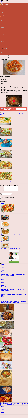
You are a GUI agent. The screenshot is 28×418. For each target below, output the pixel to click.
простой (6, 404)
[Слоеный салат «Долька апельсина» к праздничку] (6, 393)
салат (4, 111)
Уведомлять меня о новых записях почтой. (6, 198)
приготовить (26, 403)
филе (26, 404)
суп (20, 404)
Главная (1, 55)
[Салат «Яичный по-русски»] (5, 124)
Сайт (0, 194)
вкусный (5, 403)
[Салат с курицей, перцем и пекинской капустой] (6, 135)
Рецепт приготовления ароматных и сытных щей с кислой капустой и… (11, 234)
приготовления (2, 404)
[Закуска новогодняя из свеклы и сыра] (6, 344)
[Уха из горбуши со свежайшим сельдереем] (6, 336)
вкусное (3, 403)
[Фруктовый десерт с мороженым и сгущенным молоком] (6, 369)
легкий (15, 403)
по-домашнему (22, 403)
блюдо (1, 403)
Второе (2, 27)
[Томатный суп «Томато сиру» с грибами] (6, 377)
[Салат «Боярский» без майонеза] (6, 157)
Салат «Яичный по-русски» (5, 126)
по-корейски (1, 111)
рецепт (8, 404)
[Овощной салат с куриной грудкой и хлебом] (6, 179)
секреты (17, 404)
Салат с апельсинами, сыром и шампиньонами (8, 170)
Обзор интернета (5, 48)
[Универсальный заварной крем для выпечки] (6, 385)
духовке (11, 403)
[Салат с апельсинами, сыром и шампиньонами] (6, 168)
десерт (9, 403)
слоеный (19, 404)
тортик (25, 404)
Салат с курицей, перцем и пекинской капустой (8, 137)
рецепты (11, 404)
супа (21, 404)
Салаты (3, 55)
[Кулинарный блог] (4, 16)
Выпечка (2, 41)
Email (1, 193)
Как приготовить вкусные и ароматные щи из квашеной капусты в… (10, 241)
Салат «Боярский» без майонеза (5, 159)
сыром (23, 404)
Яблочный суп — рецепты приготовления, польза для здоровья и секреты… (11, 227)
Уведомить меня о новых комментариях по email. (7, 197)
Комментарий (2, 190)
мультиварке (17, 403)
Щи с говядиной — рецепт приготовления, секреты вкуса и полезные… (11, 248)
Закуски (2, 34)
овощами (19, 403)
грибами (7, 403)
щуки (5, 111)
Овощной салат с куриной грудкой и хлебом (8, 181)
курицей (13, 403)
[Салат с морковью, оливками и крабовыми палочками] (6, 146)
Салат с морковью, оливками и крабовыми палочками (9, 148)
